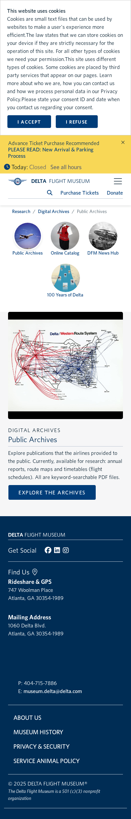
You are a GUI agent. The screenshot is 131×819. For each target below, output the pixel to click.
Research (21, 211)
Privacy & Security (41, 746)
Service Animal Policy (46, 760)
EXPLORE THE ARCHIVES (51, 492)
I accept (29, 122)
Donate (115, 193)
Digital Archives (53, 211)
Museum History (38, 732)
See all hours (66, 166)
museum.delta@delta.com (53, 691)
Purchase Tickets (79, 193)
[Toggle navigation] (118, 181)
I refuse (76, 122)
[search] (49, 193)
